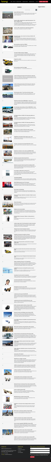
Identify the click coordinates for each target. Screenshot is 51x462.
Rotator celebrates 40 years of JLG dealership (22, 261)
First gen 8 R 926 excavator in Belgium (21, 52)
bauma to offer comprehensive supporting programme (23, 27)
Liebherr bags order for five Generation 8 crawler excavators (25, 223)
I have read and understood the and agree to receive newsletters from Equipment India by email (40, 455)
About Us (14, 1)
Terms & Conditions (22, 449)
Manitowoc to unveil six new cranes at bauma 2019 (23, 429)
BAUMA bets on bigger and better (20, 358)
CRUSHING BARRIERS (18, 177)
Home (11, 1)
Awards (47, 1)
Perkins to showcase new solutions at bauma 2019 (23, 417)
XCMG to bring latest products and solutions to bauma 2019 (24, 365)
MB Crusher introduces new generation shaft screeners (24, 326)
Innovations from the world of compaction (21, 275)
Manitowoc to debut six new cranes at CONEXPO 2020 (24, 150)
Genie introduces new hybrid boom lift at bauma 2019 (23, 333)
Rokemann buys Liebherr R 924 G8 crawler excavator (23, 129)
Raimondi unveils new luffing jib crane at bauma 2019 (23, 312)
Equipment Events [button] (31, 1)
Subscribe (41, 1)
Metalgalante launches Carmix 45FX (20, 286)
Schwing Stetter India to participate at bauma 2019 (23, 376)
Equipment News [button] (18, 1)
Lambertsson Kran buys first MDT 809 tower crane (23, 300)
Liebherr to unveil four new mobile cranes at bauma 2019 (24, 436)
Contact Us (37, 1)
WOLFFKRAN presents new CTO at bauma (21, 182)
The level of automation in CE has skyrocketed (22, 279)
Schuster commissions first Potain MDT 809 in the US (23, 143)
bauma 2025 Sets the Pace (19, 12)
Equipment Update (25, 1)
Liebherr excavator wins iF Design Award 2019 (22, 369)
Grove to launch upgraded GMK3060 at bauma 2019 (23, 423)
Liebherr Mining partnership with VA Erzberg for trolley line (24, 75)
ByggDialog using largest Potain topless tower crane (23, 136)
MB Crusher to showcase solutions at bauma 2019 (23, 410)
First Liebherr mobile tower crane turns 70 (21, 170)
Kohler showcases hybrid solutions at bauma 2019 (23, 305)
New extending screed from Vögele (20, 67)
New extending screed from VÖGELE (20, 44)
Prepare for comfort (17, 59)
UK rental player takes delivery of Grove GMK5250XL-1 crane (25, 107)
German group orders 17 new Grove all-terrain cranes (23, 92)
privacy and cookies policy (44, 454)
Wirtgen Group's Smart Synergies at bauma (22, 228)
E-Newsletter (21, 452)
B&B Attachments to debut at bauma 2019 (21, 396)
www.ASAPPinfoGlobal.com (8, 454)
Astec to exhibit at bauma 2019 (19, 389)
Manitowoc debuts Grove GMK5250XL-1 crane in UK (23, 100)
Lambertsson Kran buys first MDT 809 (21, 293)
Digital (44, 1)
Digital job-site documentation (19, 209)
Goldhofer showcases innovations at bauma (22, 234)
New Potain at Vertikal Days (19, 189)
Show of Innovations (17, 202)
